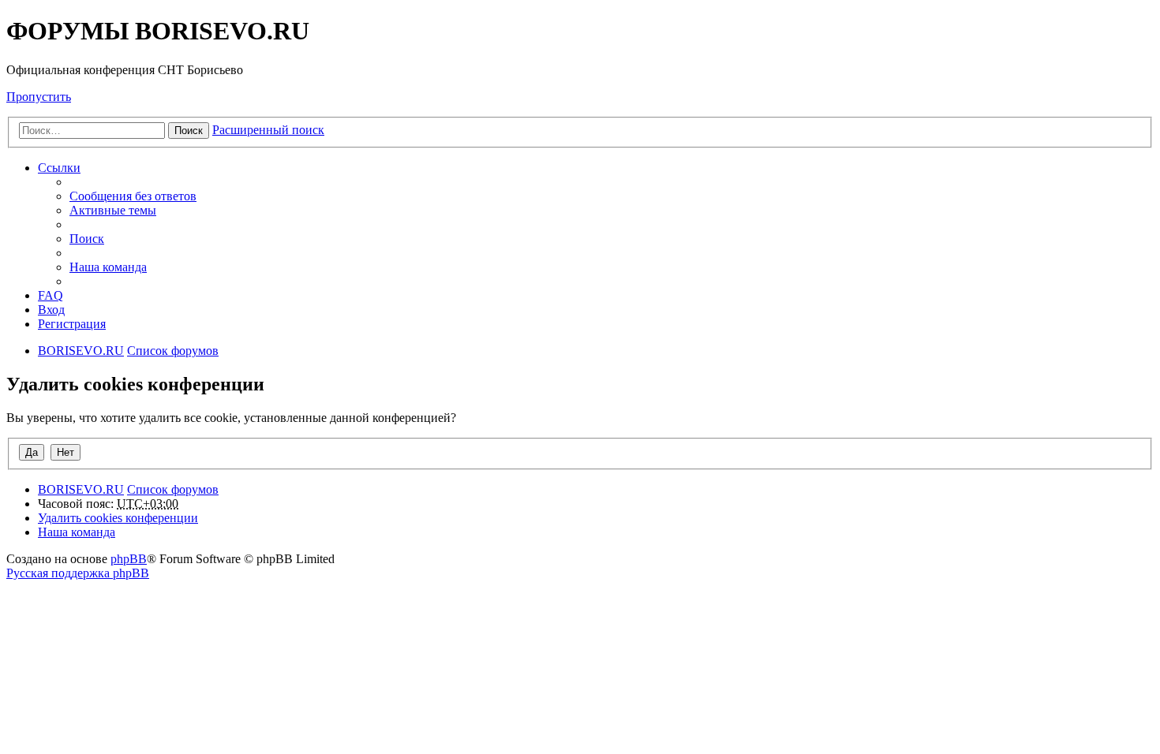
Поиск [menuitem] (86, 238)
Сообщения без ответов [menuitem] (132, 196)
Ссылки (59, 167)
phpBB (128, 559)
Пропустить (38, 96)
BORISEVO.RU (81, 489)
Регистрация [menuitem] (72, 323)
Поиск (188, 130)
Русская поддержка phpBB (77, 573)
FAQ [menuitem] (50, 295)
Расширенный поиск (268, 129)
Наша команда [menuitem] (108, 267)
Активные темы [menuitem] (112, 210)
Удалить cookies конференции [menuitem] (118, 517)
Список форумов (173, 489)
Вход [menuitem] (51, 309)
